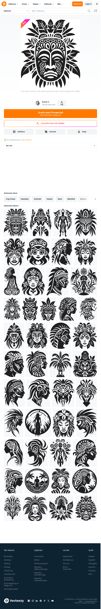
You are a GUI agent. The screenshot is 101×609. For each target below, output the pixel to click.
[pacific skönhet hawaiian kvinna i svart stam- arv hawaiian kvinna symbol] (84, 481)
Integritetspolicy (89, 601)
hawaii (49, 199)
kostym (83, 199)
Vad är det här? (27, 140)
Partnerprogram (40, 563)
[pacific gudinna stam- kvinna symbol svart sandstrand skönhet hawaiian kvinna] (86, 222)
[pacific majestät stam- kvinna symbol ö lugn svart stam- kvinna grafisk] (12, 508)
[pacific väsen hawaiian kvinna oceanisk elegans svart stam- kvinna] (14, 453)
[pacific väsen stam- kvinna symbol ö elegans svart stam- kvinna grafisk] (36, 453)
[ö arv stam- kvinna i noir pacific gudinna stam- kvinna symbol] (16, 222)
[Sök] (89, 10)
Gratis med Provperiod (50, 113)
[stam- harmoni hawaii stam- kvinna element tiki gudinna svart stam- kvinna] (88, 309)
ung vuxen (10, 199)
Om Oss (65, 563)
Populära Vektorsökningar (40, 568)
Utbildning (8, 570)
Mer (59, 4)
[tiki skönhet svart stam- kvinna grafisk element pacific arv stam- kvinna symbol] (61, 251)
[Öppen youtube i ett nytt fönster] (52, 601)
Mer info (9, 146)
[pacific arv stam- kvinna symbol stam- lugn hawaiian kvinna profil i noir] (40, 222)
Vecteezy (7, 560)
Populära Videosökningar (40, 579)
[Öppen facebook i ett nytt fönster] (29, 601)
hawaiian (25, 199)
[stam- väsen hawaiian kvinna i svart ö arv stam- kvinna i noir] (38, 251)
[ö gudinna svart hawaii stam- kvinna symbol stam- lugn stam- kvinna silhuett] (33, 281)
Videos (35, 4)
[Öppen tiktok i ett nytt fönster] (45, 601)
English (90, 556)
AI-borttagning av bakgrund (11, 584)
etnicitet (37, 199)
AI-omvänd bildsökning (9, 578)
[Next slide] (91, 199)
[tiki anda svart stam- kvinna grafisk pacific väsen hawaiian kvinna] (14, 393)
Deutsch (90, 567)
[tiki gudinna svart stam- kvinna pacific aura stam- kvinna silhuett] (63, 222)
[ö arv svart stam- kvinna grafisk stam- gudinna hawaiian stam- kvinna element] (84, 281)
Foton (24, 4)
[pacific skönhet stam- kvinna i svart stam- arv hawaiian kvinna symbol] (86, 508)
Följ (61, 105)
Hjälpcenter (66, 556)
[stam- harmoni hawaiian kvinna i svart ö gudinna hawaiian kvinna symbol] (48, 309)
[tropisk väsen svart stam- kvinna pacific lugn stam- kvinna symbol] (86, 393)
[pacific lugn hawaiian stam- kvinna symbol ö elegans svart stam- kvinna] (35, 508)
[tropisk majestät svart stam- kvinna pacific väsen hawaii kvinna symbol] (13, 481)
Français (90, 570)
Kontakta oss (67, 560)
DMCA (36, 560)
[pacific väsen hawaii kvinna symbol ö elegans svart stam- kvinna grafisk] (86, 423)
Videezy (7, 563)
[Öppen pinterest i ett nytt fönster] (41, 601)
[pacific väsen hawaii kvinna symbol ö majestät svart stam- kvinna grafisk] (13, 423)
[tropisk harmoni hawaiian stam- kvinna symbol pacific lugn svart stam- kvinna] (60, 481)
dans (60, 199)
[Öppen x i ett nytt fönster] (49, 601)
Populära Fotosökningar (39, 573)
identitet (71, 199)
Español (90, 560)
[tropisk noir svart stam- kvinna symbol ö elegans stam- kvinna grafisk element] (85, 251)
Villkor (78, 601)
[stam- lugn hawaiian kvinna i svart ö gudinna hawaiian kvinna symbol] (12, 309)
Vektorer (12, 4)
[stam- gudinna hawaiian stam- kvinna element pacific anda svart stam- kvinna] (14, 251)
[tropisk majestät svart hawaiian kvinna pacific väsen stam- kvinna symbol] (38, 393)
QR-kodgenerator (11, 589)
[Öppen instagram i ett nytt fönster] (33, 601)
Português (91, 563)
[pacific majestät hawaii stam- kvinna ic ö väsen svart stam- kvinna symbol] (85, 453)
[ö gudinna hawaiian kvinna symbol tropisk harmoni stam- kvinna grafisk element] (37, 364)
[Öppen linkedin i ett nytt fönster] (37, 601)
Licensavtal (38, 556)
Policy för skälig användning (83, 603)
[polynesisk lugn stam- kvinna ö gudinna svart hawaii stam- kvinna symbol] (85, 336)
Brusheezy (8, 556)
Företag (7, 567)
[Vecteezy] (3, 3)
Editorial (47, 4)
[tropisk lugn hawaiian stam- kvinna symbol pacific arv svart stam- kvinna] (38, 423)
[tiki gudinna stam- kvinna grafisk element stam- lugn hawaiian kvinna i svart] (37, 336)
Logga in (88, 4)
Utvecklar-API (9, 574)
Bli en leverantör (66, 568)
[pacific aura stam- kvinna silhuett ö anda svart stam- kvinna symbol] (63, 393)
